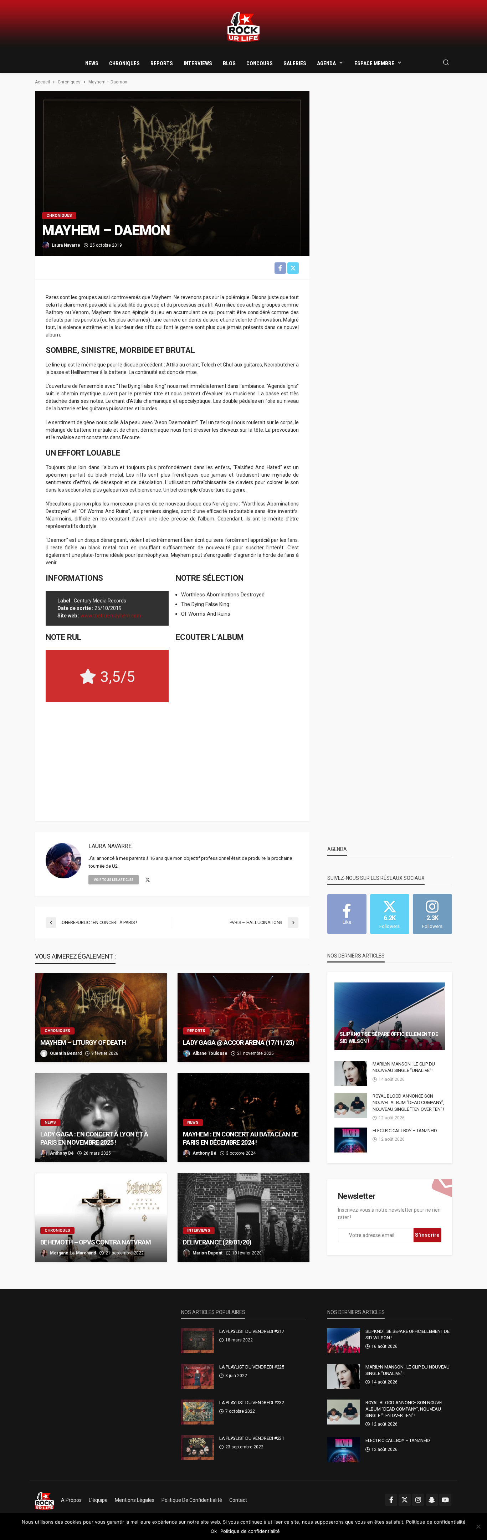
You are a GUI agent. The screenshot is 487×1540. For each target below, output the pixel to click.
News (91, 63)
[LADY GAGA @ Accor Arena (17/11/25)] (243, 1017)
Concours (259, 63)
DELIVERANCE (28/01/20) (217, 1242)
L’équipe (98, 1500)
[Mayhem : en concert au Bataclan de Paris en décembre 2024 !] (243, 1117)
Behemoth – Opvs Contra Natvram (95, 1242)
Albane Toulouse (210, 1053)
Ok (214, 1531)
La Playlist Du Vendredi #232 (251, 1402)
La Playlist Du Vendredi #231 (251, 1438)
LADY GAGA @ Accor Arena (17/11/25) (238, 1042)
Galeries (294, 63)
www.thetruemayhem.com (111, 615)
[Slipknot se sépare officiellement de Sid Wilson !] (389, 1016)
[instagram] (418, 1500)
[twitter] (147, 880)
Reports (161, 63)
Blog (229, 63)
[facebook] (391, 1500)
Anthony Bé (62, 1153)
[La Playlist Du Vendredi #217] (197, 1340)
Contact (238, 1500)
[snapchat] (432, 1500)
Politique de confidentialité (192, 1500)
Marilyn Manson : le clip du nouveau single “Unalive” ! (404, 1067)
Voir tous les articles (113, 880)
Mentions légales (134, 1500)
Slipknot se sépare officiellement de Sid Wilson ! (389, 1037)
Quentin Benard (66, 1053)
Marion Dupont (207, 1253)
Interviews (198, 63)
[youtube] (445, 1500)
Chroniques (124, 63)
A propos (71, 1500)
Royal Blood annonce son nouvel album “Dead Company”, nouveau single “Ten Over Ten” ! (408, 1102)
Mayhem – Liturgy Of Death (83, 1042)
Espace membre (374, 63)
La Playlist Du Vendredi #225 (251, 1367)
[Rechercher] (446, 62)
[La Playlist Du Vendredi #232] (197, 1412)
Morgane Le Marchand (73, 1253)
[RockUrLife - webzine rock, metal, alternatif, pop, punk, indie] (243, 27)
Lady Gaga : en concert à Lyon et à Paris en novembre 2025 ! (94, 1138)
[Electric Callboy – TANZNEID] (350, 1140)
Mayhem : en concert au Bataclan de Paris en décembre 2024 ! (240, 1138)
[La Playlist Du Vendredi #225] (197, 1376)
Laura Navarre (66, 245)
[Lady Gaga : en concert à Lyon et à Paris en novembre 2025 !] (101, 1117)
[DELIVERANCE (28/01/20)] (243, 1217)
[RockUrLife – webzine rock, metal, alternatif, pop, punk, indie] (44, 1500)
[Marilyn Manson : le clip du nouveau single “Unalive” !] (350, 1073)
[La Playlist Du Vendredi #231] (197, 1447)
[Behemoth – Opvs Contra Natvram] (101, 1217)
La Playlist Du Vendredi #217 (251, 1331)
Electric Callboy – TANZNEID (405, 1130)
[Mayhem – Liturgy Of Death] (101, 1017)
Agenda (326, 63)
